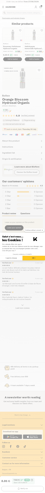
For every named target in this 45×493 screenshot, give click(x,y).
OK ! (33, 258)
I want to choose (11, 258)
